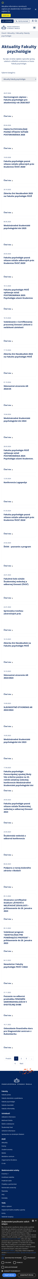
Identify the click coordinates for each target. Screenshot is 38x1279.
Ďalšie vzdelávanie (8, 1124)
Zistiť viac (6, 15)
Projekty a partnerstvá (9, 1184)
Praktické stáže (7, 1181)
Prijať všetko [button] (9, 1275)
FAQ (3, 1194)
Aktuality (4, 1142)
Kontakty (4, 1198)
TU (9, 11)
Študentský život (7, 1127)
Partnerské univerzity (9, 1187)
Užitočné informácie (8, 1131)
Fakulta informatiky (8, 1108)
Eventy (4, 1146)
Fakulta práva (6, 1095)
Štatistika (5, 1191)
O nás (4, 1163)
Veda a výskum (7, 1206)
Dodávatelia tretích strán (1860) (11, 1239)
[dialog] (19, 1248)
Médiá (4, 1153)
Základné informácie (9, 1117)
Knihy (3, 1213)
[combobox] (33, 1221)
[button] (34, 27)
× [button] (35, 1221)
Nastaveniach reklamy (8, 1250)
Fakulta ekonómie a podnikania (12, 1098)
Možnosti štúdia (7, 1120)
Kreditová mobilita (8, 1177)
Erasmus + (5, 1174)
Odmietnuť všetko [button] (26, 1275)
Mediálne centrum (8, 1156)
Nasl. (22, 1063)
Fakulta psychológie (8, 1102)
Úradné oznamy (7, 1149)
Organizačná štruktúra (9, 1160)
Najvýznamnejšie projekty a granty (13, 1210)
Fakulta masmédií (8, 1105)
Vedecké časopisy (7, 1217)
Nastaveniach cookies (13, 1252)
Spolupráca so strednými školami (13, 1134)
